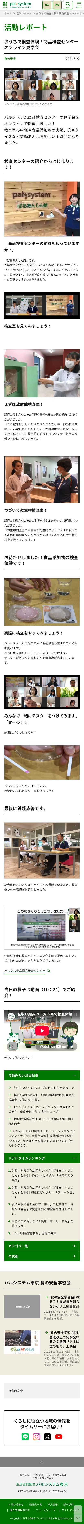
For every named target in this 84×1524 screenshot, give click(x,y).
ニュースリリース (46, 1510)
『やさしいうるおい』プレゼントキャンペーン (43, 1088)
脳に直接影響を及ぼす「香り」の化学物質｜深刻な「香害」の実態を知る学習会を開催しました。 (42, 1209)
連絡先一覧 (35, 1504)
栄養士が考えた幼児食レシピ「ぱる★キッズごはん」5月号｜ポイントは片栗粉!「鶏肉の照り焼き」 (42, 1175)
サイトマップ (69, 1510)
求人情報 (53, 1504)
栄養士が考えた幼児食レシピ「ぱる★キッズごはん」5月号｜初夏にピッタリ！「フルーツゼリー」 (43, 1192)
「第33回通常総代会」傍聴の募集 (34, 1233)
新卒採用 (68, 1504)
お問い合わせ (15, 1504)
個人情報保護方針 (20, 1510)
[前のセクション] (78, 1509)
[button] (42, 1075)
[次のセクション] (78, 1518)
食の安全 (10, 58)
